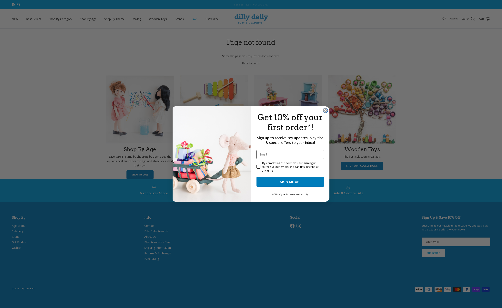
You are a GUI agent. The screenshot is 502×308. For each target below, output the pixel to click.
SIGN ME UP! (290, 182)
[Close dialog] (325, 110)
